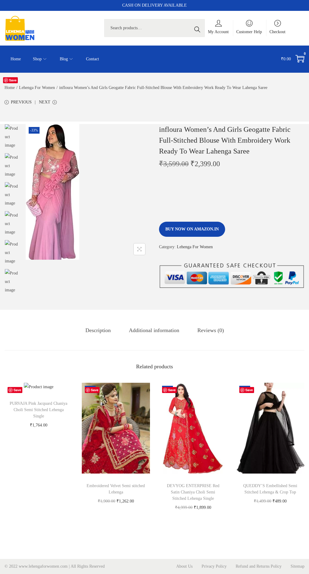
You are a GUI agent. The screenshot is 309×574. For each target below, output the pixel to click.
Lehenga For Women (37, 87)
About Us (184, 566)
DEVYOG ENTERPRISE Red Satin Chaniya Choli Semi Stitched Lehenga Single (193, 492)
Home (10, 87)
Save (13, 80)
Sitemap (297, 566)
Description (98, 330)
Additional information (154, 330)
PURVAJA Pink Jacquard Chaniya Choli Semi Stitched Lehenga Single (38, 409)
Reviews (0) (210, 330)
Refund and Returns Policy (259, 566)
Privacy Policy (214, 566)
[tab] (98, 330)
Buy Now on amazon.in (192, 229)
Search (199, 28)
